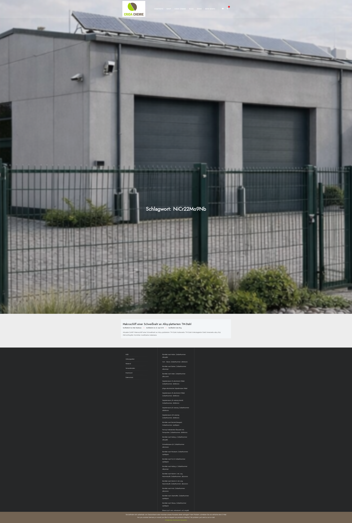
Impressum (129, 373)
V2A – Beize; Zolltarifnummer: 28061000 (175, 362)
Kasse (199, 9)
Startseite (158, 9)
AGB (127, 354)
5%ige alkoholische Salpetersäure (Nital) (174, 388)
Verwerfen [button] (183, 520)
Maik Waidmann (137, 328)
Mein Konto (210, 9)
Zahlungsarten (130, 359)
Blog (191, 9)
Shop (169, 9)
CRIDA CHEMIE (180, 9)
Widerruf (128, 363)
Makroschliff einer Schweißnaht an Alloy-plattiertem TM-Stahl (157, 324)
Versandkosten (130, 368)
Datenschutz (129, 377)
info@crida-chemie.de (172, 520)
